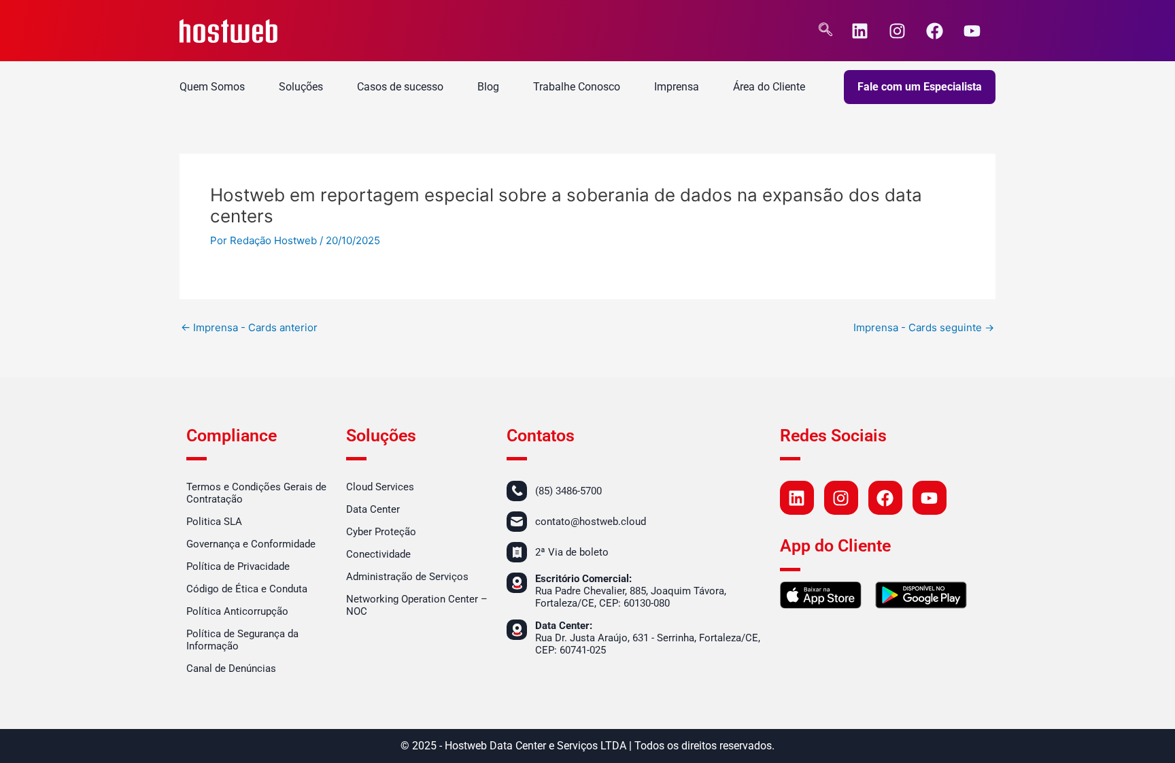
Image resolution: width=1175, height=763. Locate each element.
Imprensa (676, 86)
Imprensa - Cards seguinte (923, 327)
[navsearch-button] (825, 30)
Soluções (301, 86)
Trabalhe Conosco (576, 86)
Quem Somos (212, 86)
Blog (488, 86)
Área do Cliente (769, 86)
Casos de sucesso (400, 86)
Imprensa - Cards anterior (249, 327)
